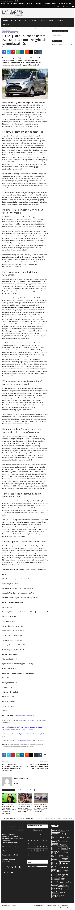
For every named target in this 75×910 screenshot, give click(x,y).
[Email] (31, 52)
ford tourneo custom (36, 744)
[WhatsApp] (18, 52)
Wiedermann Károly (10, 47)
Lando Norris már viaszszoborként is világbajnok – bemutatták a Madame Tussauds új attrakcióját (9, 809)
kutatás (54, 867)
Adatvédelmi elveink (39, 905)
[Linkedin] (58, 6)
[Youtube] (73, 6)
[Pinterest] (61, 6)
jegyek (54, 856)
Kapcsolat (66, 908)
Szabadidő (60, 20)
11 (31, 844)
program (62, 875)
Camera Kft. (29, 729)
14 (40, 844)
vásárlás (62, 892)
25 (31, 850)
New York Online (12, 3)
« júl (28, 856)
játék (68, 856)
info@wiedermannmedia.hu (9, 842)
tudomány (57, 888)
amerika (55, 830)
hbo (69, 848)
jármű (61, 856)
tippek (67, 885)
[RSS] (64, 6)
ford (27, 744)
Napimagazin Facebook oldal (23, 715)
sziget (62, 882)
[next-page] (47, 790)
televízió (54, 885)
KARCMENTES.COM (62, 3)
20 (37, 847)
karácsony (56, 860)
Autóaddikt (12, 859)
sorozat (55, 879)
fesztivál (63, 844)
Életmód (34, 20)
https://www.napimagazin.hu (20, 781)
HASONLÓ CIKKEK (8, 790)
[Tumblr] (40, 52)
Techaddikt (5, 859)
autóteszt (16, 744)
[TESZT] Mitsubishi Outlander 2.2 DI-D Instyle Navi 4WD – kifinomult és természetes (11, 767)
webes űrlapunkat (15, 838)
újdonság (62, 895)
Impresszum (54, 908)
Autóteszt (17, 28)
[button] (71, 22)
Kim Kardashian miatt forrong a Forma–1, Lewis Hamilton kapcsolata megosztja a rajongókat (25, 808)
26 (34, 850)
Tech (19, 20)
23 (46, 847)
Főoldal (4, 28)
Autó (26, 20)
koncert (64, 863)
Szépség (43, 20)
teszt (61, 885)
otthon (53, 874)
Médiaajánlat (64, 905)
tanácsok (69, 882)
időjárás (56, 852)
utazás (55, 892)
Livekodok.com (15, 729)
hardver (64, 848)
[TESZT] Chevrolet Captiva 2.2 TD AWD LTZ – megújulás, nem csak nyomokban (37, 766)
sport (63, 879)
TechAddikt (30, 3)
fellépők (54, 844)
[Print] (36, 52)
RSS (70, 3)
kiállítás (64, 859)
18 (31, 847)
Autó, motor (10, 28)
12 (34, 844)
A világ (5, 20)
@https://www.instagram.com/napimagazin (52, 818)
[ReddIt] (27, 52)
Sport (5, 24)
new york (66, 870)
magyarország (63, 867)
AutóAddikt (21, 3)
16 (46, 844)
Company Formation (50, 3)
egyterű (22, 744)
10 (28, 844)
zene (55, 895)
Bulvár (51, 20)
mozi (53, 870)
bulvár (68, 837)
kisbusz (22, 746)
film (54, 848)
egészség (56, 841)
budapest (58, 837)
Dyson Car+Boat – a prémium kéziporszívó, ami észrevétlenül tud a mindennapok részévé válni (41, 808)
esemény (64, 841)
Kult (12, 20)
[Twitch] (67, 6)
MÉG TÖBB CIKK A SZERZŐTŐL (24, 790)
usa (66, 889)
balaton (63, 833)
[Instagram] (55, 6)
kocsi (27, 746)
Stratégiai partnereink (53, 905)
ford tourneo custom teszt (10, 746)
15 (43, 844)
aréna (62, 830)
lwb (31, 746)
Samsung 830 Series (41, 734)
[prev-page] (45, 790)
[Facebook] (52, 6)
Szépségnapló (39, 3)
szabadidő (55, 882)
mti (59, 870)
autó (9, 744)
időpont (65, 852)
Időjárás (3, 3)
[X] (70, 6)
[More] (45, 52)
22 (43, 847)
